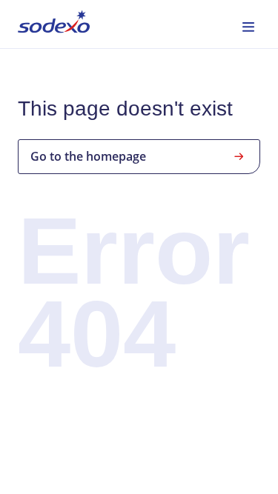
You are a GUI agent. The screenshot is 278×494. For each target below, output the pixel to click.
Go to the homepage (88, 156)
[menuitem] (54, 24)
